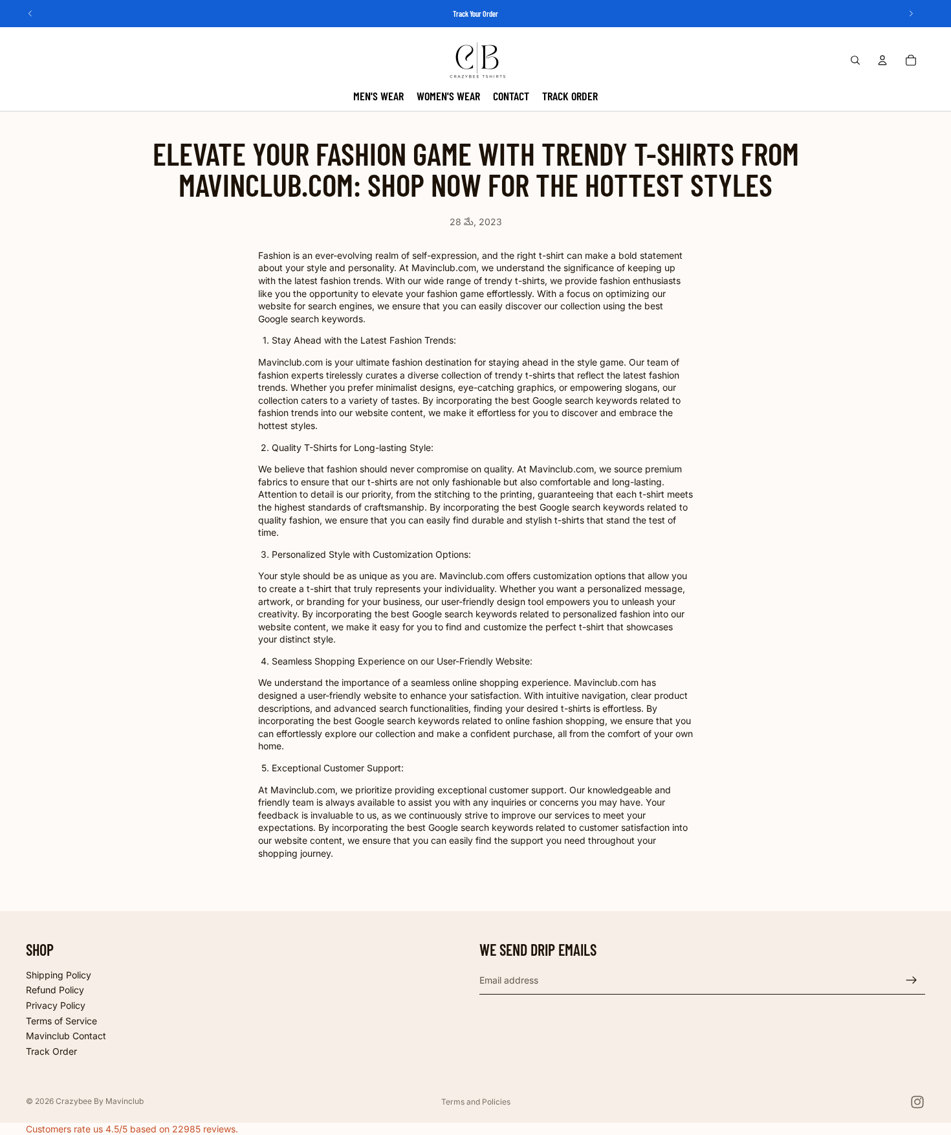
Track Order (51, 1051)
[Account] (882, 60)
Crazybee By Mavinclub (100, 1101)
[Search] (855, 60)
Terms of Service (61, 1020)
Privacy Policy (55, 1005)
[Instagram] (917, 1102)
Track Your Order (475, 13)
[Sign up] (911, 980)
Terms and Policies (475, 1102)
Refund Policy (55, 990)
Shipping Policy (58, 974)
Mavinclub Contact (66, 1035)
